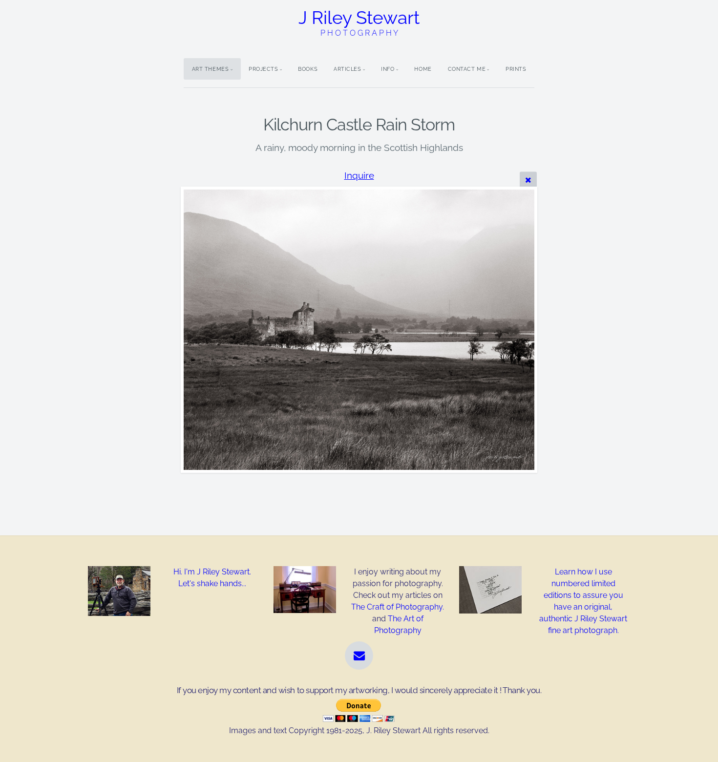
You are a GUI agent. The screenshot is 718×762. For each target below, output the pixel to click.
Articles (347, 69)
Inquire (359, 175)
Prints (516, 69)
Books (307, 69)
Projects (263, 69)
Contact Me (467, 69)
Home (422, 69)
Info (387, 69)
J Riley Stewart (359, 22)
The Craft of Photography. (397, 607)
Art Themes (210, 69)
